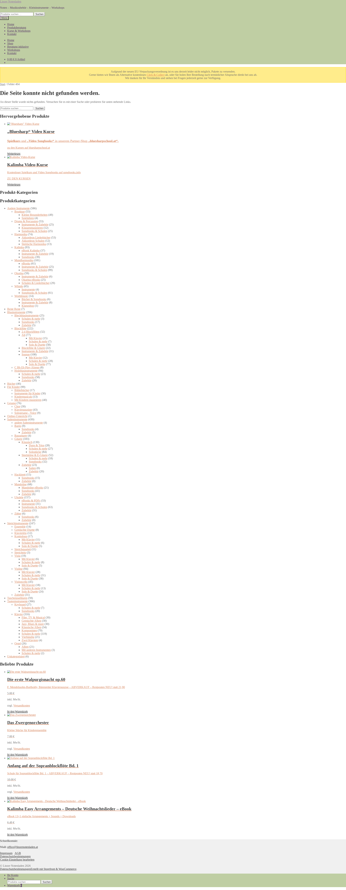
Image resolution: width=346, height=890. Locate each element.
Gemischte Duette (24, 529)
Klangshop (28, 305)
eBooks (26, 263)
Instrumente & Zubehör (35, 224)
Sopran (26, 354)
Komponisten (29, 630)
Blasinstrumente (16, 312)
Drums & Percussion (26, 221)
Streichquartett (22, 549)
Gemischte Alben (31, 620)
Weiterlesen (13, 153)
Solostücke (35, 451)
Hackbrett (20, 474)
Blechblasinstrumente (26, 315)
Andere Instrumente (18, 208)
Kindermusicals (23, 396)
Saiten (32, 468)
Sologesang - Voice (25, 412)
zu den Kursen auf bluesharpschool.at (28, 147)
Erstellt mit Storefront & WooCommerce (53, 869)
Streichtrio (20, 552)
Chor (17, 406)
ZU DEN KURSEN (19, 178)
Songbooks (28, 257)
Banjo (17, 425)
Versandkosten (21, 705)
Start (2, 84)
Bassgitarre (20, 435)
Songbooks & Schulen (34, 231)
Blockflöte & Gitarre (33, 347)
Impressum (6, 853)
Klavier (18, 614)
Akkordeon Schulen (33, 240)
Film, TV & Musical (33, 617)
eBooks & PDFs (31, 500)
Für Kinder (13, 386)
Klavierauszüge (23, 409)
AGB (18, 853)
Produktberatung (16, 27)
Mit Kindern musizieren (27, 399)
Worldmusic (21, 296)
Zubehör (26, 325)
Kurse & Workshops (18, 30)
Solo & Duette (37, 344)
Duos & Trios (36, 445)
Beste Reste (14, 308)
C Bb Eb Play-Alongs (26, 367)
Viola (17, 555)
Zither (17, 513)
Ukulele (18, 497)
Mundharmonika (23, 260)
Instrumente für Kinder (27, 393)
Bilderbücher (21, 390)
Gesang (11, 403)
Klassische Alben (31, 627)
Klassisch (27, 442)
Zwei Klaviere (30, 640)
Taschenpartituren (17, 598)
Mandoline (20, 484)
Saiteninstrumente (17, 419)
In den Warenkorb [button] (17, 711)
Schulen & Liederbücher (36, 283)
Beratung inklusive (18, 46)
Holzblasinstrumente (26, 370)
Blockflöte (20, 328)
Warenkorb (14, 885)
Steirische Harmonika (34, 244)
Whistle (18, 286)
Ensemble (20, 526)
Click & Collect (156, 74)
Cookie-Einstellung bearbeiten (17, 859)
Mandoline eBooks (32, 487)
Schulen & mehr (31, 318)
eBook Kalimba (31, 250)
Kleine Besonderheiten (35, 214)
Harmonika (20, 234)
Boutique (19, 211)
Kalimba (19, 247)
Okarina (19, 273)
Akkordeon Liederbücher (36, 237)
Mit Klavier (35, 338)
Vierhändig (28, 636)
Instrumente (28, 289)
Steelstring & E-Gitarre (35, 455)
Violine (18, 568)
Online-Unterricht (17, 416)
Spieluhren (28, 218)
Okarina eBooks (31, 279)
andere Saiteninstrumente (28, 422)
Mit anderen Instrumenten (36, 649)
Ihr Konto (12, 875)
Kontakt (11, 34)
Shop (10, 43)
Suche (10, 878)
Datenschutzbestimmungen (15, 856)
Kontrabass (20, 536)
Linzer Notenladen (10, 1)
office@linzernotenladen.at (22, 847)
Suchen (39, 14)
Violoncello (21, 581)
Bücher (11, 383)
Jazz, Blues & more (33, 624)
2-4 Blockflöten (30, 331)
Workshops (13, 49)
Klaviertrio (20, 533)
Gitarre (18, 438)
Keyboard (20, 604)
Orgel (17, 643)
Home (10, 24)
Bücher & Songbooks (34, 299)
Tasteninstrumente (17, 601)
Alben (25, 646)
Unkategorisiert (16, 656)
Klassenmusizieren (32, 227)
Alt (23, 334)
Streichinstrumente (17, 523)
